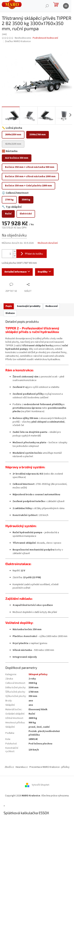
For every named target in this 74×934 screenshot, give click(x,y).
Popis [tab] (9, 306)
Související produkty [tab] (28, 306)
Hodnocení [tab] (51, 306)
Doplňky (43, 272)
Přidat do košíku (34, 253)
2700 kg (9, 199)
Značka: (18, 41)
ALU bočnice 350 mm (16, 158)
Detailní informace (15, 272)
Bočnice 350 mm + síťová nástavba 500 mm (29, 167)
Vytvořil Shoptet (40, 785)
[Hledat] (47, 6)
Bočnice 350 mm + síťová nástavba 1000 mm (30, 176)
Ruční (8, 214)
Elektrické (26, 214)
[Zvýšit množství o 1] (14, 252)
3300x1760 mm (37, 134)
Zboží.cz (9, 767)
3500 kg (26, 199)
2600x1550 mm (13, 134)
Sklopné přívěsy (38, 674)
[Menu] (66, 6)
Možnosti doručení (48, 243)
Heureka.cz (22, 767)
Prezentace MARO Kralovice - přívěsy (49, 767)
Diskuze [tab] (10, 313)
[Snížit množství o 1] (14, 256)
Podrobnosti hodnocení (45, 38)
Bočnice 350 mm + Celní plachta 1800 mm (28, 185)
